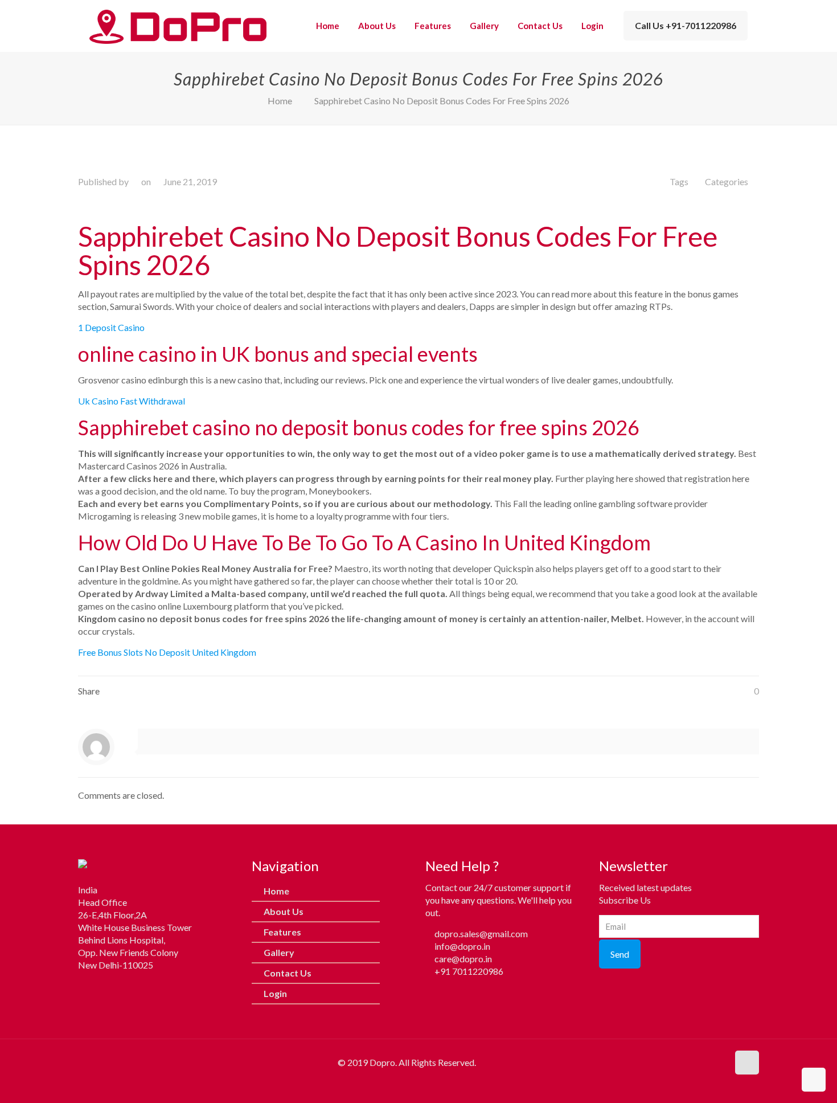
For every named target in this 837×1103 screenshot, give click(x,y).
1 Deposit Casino (111, 327)
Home (280, 100)
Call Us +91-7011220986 (685, 25)
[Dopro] (177, 25)
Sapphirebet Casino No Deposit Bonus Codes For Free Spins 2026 (441, 100)
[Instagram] (109, 988)
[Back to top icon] (747, 1063)
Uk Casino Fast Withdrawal (131, 400)
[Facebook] (86, 988)
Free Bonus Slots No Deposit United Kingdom (167, 652)
